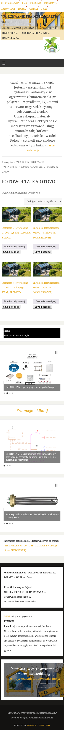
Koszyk (22, 8)
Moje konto (50, 3)
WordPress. (44, 725)
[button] (56, 352)
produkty (35, 3)
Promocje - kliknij (32, 410)
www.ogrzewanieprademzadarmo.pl (34, 679)
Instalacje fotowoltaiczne (32, 167)
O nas (44, 8)
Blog (24, 3)
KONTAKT (33, 8)
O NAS (7, 616)
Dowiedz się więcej (14, 246)
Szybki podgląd (11, 252)
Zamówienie (8, 8)
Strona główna (10, 3)
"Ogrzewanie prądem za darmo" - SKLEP (31, 19)
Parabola (31, 725)
